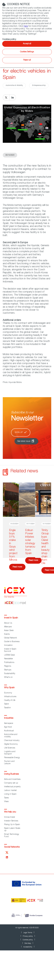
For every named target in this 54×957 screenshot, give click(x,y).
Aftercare (8, 627)
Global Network (10, 638)
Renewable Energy (12, 758)
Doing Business (11, 774)
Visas (6, 802)
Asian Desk (9, 631)
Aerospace (8, 723)
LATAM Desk (9, 655)
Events (7, 634)
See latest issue (23, 441)
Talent (6, 704)
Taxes (6, 798)
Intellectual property (12, 787)
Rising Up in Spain (12, 825)
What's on (8, 677)
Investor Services (11, 821)
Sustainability (9, 674)
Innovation (8, 645)
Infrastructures (10, 697)
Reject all (27, 60)
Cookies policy (27, 940)
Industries (8, 718)
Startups (7, 670)
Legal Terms (28, 933)
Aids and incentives (12, 779)
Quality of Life (9, 700)
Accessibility (28, 947)
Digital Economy (11, 744)
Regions (7, 666)
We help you (10, 812)
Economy (8, 693)
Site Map (27, 943)
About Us (8, 623)
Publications (9, 663)
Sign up (19, 432)
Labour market (10, 790)
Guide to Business (12, 642)
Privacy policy (27, 936)
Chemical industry (11, 741)
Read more (17, 567)
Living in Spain (10, 794)
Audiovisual (9, 731)
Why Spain (9, 688)
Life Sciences (9, 748)
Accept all (27, 44)
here (26, 26)
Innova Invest (9, 817)
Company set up (11, 783)
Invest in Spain (11, 618)
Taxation (7, 708)
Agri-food (8, 727)
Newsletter (8, 659)
